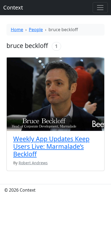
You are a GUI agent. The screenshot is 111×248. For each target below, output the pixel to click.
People (36, 30)
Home (17, 30)
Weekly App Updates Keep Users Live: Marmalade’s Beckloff (51, 146)
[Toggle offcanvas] (100, 7)
